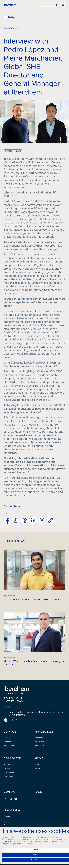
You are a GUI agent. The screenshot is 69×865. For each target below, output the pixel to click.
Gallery (37, 768)
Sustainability (10, 764)
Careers (7, 768)
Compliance (9, 772)
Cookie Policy (7, 841)
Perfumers (39, 746)
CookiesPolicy (7, 823)
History (7, 738)
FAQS (38, 792)
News (37, 764)
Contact (10, 792)
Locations (8, 742)
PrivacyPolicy (7, 817)
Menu (63, 5)
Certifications (10, 776)
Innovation (39, 742)
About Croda (9, 746)
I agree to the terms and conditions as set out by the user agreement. (36, 713)
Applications (40, 738)
